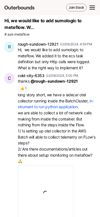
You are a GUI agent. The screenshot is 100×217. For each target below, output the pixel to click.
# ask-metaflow (16, 34)
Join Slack (76, 7)
